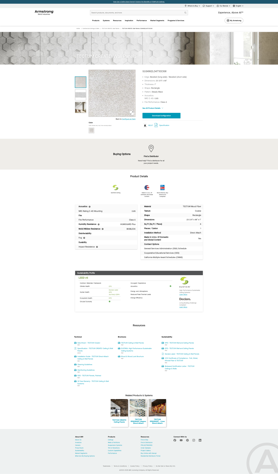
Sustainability (79, 451)
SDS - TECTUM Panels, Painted (89, 375)
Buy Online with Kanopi (148, 453)
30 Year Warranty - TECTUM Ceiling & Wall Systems (93, 382)
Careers (77, 445)
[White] (91, 130)
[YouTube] (181, 440)
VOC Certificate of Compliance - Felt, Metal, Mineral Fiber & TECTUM (181, 359)
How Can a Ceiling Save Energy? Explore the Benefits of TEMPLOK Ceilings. (139, 2)
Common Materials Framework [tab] (90, 283)
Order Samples (146, 448)
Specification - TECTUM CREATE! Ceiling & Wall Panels (95, 349)
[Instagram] (194, 440)
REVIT (150, 125)
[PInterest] (187, 440)
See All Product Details (151, 108)
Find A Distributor (147, 443)
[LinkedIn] (200, 440)
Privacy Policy (147, 466)
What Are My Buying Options (85, 456)
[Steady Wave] (80, 94)
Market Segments (81, 453)
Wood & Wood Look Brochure (132, 356)
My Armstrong (235, 20)
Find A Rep (144, 440)
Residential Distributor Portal (150, 456)
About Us (78, 440)
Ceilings (110, 440)
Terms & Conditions (120, 466)
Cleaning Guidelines (84, 364)
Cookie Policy (134, 466)
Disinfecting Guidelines (86, 370)
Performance (112, 453)
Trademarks (106, 466)
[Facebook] (175, 440)
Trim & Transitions (114, 448)
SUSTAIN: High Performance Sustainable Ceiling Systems (136, 349)
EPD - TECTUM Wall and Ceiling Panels (179, 348)
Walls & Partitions (114, 443)
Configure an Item (129, 119)
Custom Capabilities (114, 451)
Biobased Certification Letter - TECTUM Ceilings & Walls (179, 367)
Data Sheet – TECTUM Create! (88, 343)
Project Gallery (146, 451)
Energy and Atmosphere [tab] (139, 291)
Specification (164, 125)
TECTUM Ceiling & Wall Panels (132, 343)
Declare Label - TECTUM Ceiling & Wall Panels (182, 354)
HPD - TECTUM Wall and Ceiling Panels (179, 343)
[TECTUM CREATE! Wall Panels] (80, 82)
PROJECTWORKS (146, 445)
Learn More (183, 295)
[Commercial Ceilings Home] (44, 12)
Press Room (79, 448)
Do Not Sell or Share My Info (165, 466)
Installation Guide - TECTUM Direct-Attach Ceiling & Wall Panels (93, 357)
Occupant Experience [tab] (138, 283)
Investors (78, 443)
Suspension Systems (115, 445)
